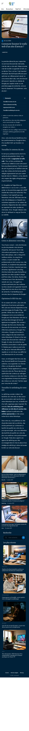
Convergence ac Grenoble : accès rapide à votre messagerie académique (13, 598)
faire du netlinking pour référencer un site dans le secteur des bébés (14, 408)
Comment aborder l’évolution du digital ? (13, 501)
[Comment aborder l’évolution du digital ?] (14, 490)
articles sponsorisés (8, 414)
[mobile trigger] (3, 3)
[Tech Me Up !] (11, 3)
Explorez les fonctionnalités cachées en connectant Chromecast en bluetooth (13, 570)
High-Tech (4, 566)
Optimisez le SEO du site (9, 107)
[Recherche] (26, 3)
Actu (3, 528)
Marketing (4, 52)
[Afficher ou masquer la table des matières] (18, 98)
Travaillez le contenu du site (9, 101)
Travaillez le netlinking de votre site (11, 110)
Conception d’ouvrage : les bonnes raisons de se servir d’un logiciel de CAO (14, 525)
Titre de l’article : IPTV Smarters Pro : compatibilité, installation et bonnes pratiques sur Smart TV (12, 655)
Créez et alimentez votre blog (10, 104)
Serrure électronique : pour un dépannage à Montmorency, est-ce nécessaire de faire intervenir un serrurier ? (14, 475)
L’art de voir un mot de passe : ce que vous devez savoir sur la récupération (13, 626)
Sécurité (3, 480)
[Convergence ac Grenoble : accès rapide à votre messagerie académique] (14, 583)
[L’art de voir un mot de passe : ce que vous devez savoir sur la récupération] (14, 611)
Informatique (5, 595)
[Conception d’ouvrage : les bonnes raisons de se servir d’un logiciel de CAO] (14, 514)
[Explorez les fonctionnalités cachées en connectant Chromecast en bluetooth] (14, 555)
